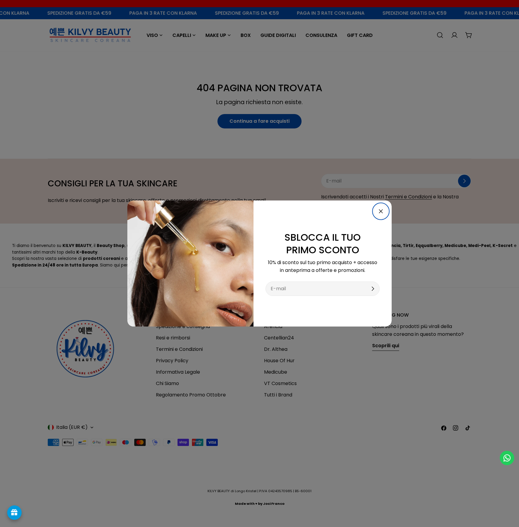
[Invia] (372, 288)
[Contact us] (507, 458)
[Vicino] (381, 211)
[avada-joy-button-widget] (14, 512)
